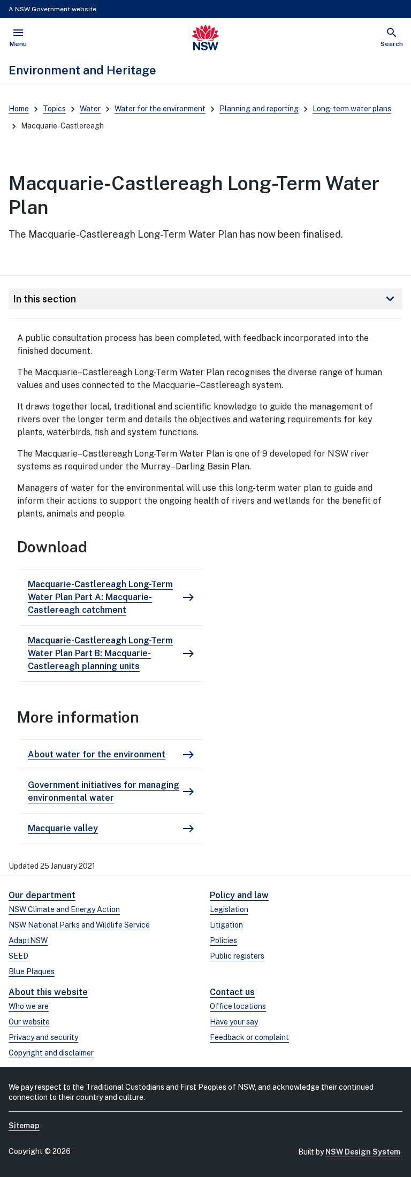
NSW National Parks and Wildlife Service (79, 925)
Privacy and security (43, 1037)
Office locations (238, 1006)
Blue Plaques (32, 971)
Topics (54, 108)
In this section (205, 299)
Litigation (226, 925)
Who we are (29, 1006)
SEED (18, 956)
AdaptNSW (28, 940)
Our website (29, 1021)
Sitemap (24, 1125)
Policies (223, 940)
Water (90, 108)
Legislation (229, 909)
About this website (48, 992)
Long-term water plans (352, 108)
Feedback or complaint (249, 1037)
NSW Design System (362, 1152)
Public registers (237, 956)
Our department (42, 895)
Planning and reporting (259, 108)
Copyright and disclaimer (51, 1053)
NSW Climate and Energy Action (64, 909)
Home (19, 108)
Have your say (234, 1021)
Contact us (232, 992)
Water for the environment (160, 108)
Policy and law (239, 895)
